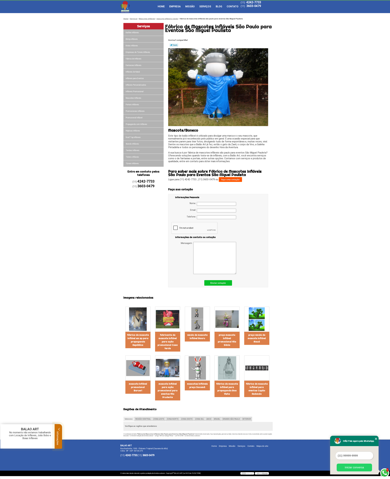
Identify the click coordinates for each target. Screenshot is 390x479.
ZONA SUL (199, 419)
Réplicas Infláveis (133, 131)
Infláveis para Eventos (135, 78)
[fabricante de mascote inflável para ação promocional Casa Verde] (167, 319)
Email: (193, 210)
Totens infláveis (132, 157)
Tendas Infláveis (132, 150)
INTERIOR (247, 419)
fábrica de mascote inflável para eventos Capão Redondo (257, 388)
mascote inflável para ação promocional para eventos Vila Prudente (167, 390)
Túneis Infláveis (132, 163)
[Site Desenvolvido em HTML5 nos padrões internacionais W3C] (247, 473)
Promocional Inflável (134, 118)
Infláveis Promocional (135, 91)
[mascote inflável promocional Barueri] (138, 368)
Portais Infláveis (132, 105)
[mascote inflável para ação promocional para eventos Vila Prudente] (167, 368)
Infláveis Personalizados (136, 85)
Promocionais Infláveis (135, 111)
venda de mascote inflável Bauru (197, 337)
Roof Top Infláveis (133, 137)
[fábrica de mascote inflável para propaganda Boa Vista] (227, 368)
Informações (57, 438)
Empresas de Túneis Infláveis (138, 52)
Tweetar (174, 44)
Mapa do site (262, 446)
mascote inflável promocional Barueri (138, 387)
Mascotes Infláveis (133, 98)
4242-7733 (253, 2)
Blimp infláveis (132, 39)
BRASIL (217, 419)
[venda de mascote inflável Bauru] (197, 319)
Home (161, 6)
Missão (190, 6)
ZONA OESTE (187, 419)
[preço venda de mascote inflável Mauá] (256, 319)
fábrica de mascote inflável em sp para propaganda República (138, 340)
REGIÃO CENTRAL (143, 419)
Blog (219, 6)
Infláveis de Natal (133, 72)
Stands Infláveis (132, 144)
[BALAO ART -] (137, 6)
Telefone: (192, 216)
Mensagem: (187, 243)
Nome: (193, 203)
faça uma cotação (230, 179)
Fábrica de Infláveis (133, 59)
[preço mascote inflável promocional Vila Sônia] (227, 319)
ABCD (208, 419)
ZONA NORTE (173, 419)
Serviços (205, 6)
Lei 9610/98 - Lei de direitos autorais (187, 436)
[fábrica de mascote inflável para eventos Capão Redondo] (256, 368)
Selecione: (129, 419)
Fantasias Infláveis (133, 65)
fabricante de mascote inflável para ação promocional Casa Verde (168, 342)
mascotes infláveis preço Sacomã (197, 385)
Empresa (175, 6)
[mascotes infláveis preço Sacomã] (197, 368)
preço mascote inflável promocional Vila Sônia (227, 340)
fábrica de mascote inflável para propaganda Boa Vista (227, 388)
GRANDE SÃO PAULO (231, 419)
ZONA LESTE (158, 419)
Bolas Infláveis (132, 46)
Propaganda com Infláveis (136, 124)
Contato (232, 6)
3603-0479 (253, 6)
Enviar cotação (218, 283)
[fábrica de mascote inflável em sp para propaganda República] (138, 319)
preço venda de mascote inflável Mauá (257, 338)
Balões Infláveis (132, 33)
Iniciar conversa (354, 467)
